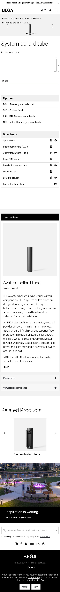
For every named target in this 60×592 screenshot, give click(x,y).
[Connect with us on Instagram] (16, 543)
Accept (25, 587)
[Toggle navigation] (56, 10)
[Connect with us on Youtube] (32, 543)
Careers (31, 567)
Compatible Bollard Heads (15, 388)
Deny (36, 587)
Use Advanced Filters (44, 3)
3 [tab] (33, 33)
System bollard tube (11, 23)
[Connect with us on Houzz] (26, 543)
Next (53, 26)
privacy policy (45, 537)
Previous (7, 26)
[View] (55, 140)
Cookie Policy (34, 577)
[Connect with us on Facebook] (21, 543)
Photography (9, 378)
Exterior (26, 18)
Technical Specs (10, 217)
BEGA (4, 18)
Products (15, 18)
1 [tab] (27, 33)
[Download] (51, 140)
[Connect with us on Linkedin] (38, 543)
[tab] (30, 217)
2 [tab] (30, 33)
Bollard (36, 18)
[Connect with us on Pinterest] (43, 543)
